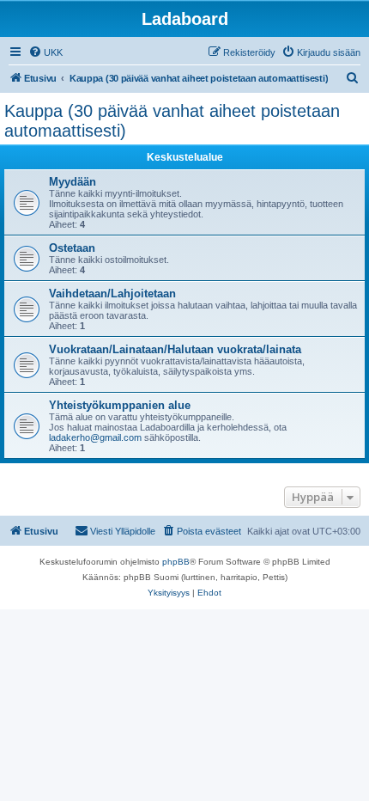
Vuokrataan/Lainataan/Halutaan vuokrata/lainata (175, 349)
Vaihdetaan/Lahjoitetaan (112, 293)
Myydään (72, 181)
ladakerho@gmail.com (95, 437)
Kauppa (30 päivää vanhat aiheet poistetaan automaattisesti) (172, 120)
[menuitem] (45, 52)
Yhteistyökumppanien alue (120, 405)
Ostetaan (72, 248)
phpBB (176, 561)
